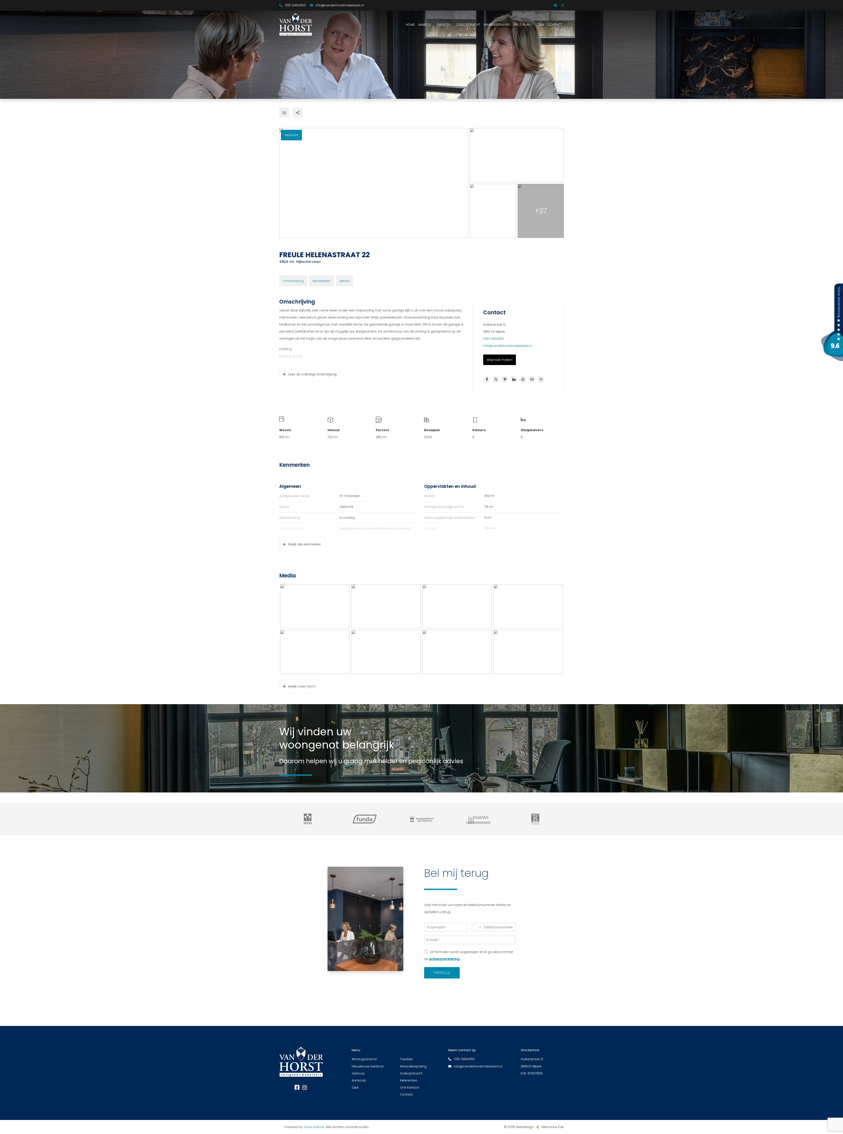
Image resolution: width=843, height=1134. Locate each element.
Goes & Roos (314, 1127)
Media (344, 281)
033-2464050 (493, 338)
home (410, 24)
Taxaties (406, 1059)
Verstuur (442, 972)
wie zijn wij (522, 24)
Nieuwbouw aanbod (367, 1066)
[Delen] (298, 113)
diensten (443, 24)
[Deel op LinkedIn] (513, 379)
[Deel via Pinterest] (504, 379)
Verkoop (358, 1073)
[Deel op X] (495, 379)
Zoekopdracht (411, 1073)
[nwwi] (478, 819)
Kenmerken (321, 281)
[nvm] (307, 819)
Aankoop (359, 1080)
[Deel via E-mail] (531, 379)
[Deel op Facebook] (486, 379)
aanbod (424, 24)
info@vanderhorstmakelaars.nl (507, 346)
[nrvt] (535, 819)
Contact (555, 24)
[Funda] (364, 819)
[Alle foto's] (284, 113)
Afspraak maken (499, 360)
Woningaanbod (364, 1059)
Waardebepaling (497, 24)
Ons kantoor (410, 1087)
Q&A (540, 24)
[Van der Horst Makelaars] (832, 322)
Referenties (408, 1080)
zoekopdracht (468, 24)
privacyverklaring (444, 959)
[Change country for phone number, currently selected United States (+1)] (477, 927)
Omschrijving (293, 281)
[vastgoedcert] (421, 819)
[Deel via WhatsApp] (522, 379)
